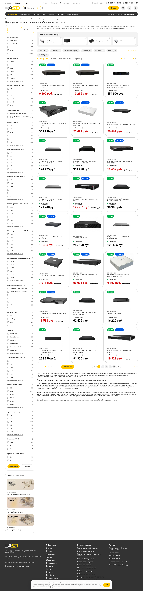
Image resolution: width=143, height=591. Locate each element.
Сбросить (27, 466)
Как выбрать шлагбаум (14, 530)
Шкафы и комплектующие (87, 568)
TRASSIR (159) (43, 55)
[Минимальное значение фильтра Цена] (7, 33)
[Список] (135, 58)
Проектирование (72, 14)
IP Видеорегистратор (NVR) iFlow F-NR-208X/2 (119, 351)
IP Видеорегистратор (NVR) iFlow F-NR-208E (121, 124)
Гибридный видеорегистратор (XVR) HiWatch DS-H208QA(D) (118, 275)
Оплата (44, 14)
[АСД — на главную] (12, 8)
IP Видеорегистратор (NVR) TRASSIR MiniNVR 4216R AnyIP (118, 200)
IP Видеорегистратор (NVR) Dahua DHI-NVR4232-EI (51, 237)
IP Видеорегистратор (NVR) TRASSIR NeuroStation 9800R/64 (84, 162)
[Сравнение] (129, 8)
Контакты (76, 3)
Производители (25, 14)
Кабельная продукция (85, 571)
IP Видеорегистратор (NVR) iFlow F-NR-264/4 (85, 200)
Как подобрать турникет (15, 512)
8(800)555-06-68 (114, 559)
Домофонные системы (85, 551)
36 (124, 59)
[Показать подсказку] (32, 85)
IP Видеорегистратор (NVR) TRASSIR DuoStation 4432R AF (118, 237)
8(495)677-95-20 (114, 556)
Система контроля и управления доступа (89, 555)
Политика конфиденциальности (17, 566)
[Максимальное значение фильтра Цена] (33, 33)
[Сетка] (133, 58)
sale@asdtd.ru (99, 3)
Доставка (35, 14)
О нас (45, 3)
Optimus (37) (56, 50)
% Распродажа (12, 14)
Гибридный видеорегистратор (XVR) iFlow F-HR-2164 (86, 124)
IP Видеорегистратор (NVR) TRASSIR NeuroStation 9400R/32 (50, 351)
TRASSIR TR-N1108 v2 (114, 313)
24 (121, 59)
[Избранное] (123, 8)
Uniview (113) (43, 50)
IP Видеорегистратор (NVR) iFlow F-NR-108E (53, 313)
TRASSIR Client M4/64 (80, 237)
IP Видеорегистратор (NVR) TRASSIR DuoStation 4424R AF (50, 162)
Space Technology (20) (71, 50)
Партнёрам (60, 14)
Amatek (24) (112, 50)
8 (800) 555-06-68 (114, 3)
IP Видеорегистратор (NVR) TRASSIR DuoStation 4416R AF (50, 200)
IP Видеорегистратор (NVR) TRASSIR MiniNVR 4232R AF (84, 351)
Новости (53, 3)
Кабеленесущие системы (86, 574)
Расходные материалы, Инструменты (90, 577)
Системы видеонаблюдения (87, 548)
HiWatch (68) (87, 50)
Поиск (113, 8)
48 (127, 59)
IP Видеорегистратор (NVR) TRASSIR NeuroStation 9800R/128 (118, 86)
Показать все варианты (15, 81)
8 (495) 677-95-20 (131, 3)
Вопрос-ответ (64, 3)
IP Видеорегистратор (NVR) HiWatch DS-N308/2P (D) (119, 162)
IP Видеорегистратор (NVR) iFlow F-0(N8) (52, 275)
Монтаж (51, 14)
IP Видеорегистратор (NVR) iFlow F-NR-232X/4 (85, 275)
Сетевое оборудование (85, 559)
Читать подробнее (118, 28)
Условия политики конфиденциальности (49, 587)
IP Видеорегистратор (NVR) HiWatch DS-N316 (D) (51, 86)
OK (107, 585)
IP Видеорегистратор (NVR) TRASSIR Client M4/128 (52, 124)
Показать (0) (13, 466)
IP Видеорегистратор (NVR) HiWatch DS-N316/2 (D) (85, 86)
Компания (49, 548)
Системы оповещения (85, 562)
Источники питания (84, 565)
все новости (20, 475)
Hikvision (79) (99, 50)
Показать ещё (133, 51)
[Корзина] (136, 8)
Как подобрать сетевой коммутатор (18, 494)
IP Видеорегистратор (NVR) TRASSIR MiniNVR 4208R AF (84, 313)
